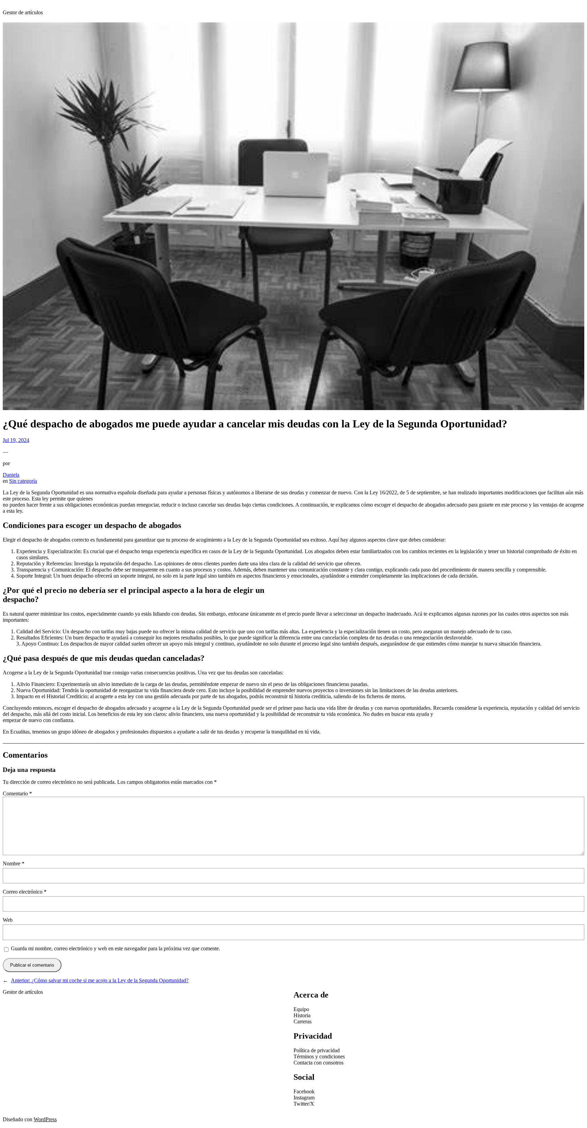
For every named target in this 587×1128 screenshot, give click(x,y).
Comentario (17, 793)
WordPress (45, 1119)
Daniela (11, 475)
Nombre (13, 863)
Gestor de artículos (23, 12)
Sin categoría (23, 481)
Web (8, 920)
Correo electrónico (25, 892)
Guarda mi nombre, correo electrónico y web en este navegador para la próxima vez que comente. (115, 948)
